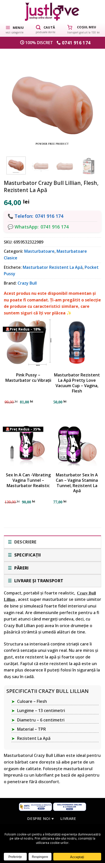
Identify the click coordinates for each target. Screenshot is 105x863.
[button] (14, 29)
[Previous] (14, 100)
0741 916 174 (49, 216)
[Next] (91, 100)
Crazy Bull (27, 283)
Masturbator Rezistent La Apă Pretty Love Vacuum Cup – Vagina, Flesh (77, 383)
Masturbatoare (39, 251)
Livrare (68, 818)
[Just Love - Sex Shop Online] (52, 11)
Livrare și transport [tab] (38, 580)
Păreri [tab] (21, 568)
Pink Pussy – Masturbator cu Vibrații (28, 377)
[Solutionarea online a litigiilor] (69, 806)
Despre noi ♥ (40, 818)
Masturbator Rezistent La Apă (53, 267)
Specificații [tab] (27, 555)
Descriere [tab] (24, 542)
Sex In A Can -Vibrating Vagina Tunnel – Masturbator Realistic (28, 480)
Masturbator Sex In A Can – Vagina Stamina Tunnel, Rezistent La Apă (77, 482)
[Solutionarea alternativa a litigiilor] (35, 806)
